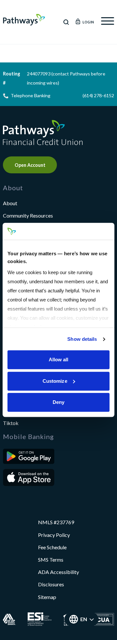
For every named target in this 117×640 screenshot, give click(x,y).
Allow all (59, 360)
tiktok (11, 423)
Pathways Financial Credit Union (24, 19)
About (10, 203)
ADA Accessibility (58, 572)
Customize (55, 381)
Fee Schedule (52, 547)
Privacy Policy (54, 535)
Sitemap (47, 597)
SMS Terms (50, 559)
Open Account (30, 165)
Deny (58, 402)
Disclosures (51, 584)
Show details (82, 339)
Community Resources (28, 215)
